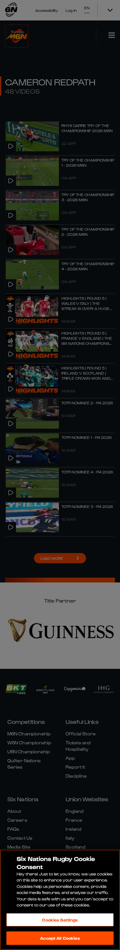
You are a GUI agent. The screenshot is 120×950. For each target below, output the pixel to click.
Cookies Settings (60, 919)
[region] (60, 900)
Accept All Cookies (60, 938)
